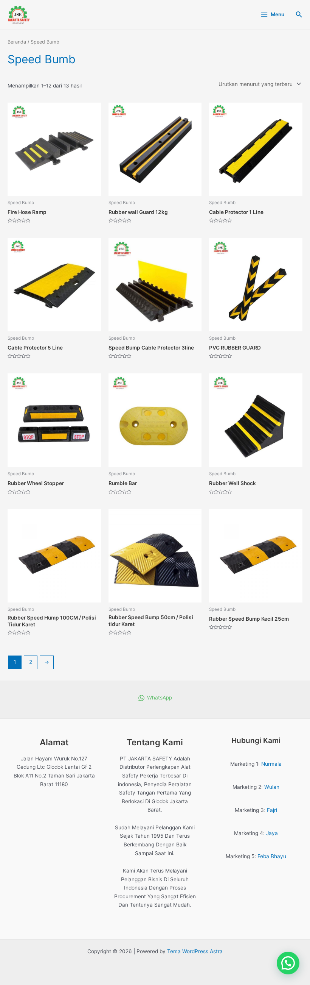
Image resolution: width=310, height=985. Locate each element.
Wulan (271, 787)
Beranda (17, 42)
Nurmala (271, 764)
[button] (288, 963)
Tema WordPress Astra (195, 951)
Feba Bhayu (271, 856)
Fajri (272, 810)
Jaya (272, 833)
